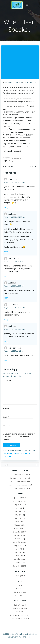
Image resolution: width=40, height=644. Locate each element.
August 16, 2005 (30, 82)
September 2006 (19, 501)
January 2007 (19, 498)
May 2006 (18, 515)
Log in (20, 585)
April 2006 (18, 518)
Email (6, 417)
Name (6, 408)
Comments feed (20, 592)
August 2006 (18, 505)
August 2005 (18, 545)
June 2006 (18, 511)
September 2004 (19, 566)
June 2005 (18, 552)
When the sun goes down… (20, 615)
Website (6, 425)
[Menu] (27, 5)
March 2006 (19, 522)
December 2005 (19, 532)
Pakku (11, 304)
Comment (7, 380)
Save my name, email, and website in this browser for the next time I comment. (19, 437)
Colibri (29, 637)
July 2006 (19, 508)
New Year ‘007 (20, 612)
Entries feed (20, 588)
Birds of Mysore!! (23, 478)
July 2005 (19, 549)
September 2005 (19, 542)
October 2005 (19, 539)
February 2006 (19, 525)
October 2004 (19, 562)
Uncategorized (17, 158)
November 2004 (19, 559)
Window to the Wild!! (22, 474)
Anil (10, 214)
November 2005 (19, 535)
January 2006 (19, 528)
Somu (11, 488)
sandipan (12, 258)
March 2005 (19, 556)
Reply (6, 207)
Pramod (11, 179)
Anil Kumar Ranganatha (13, 82)
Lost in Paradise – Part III (20, 618)
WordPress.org (20, 595)
